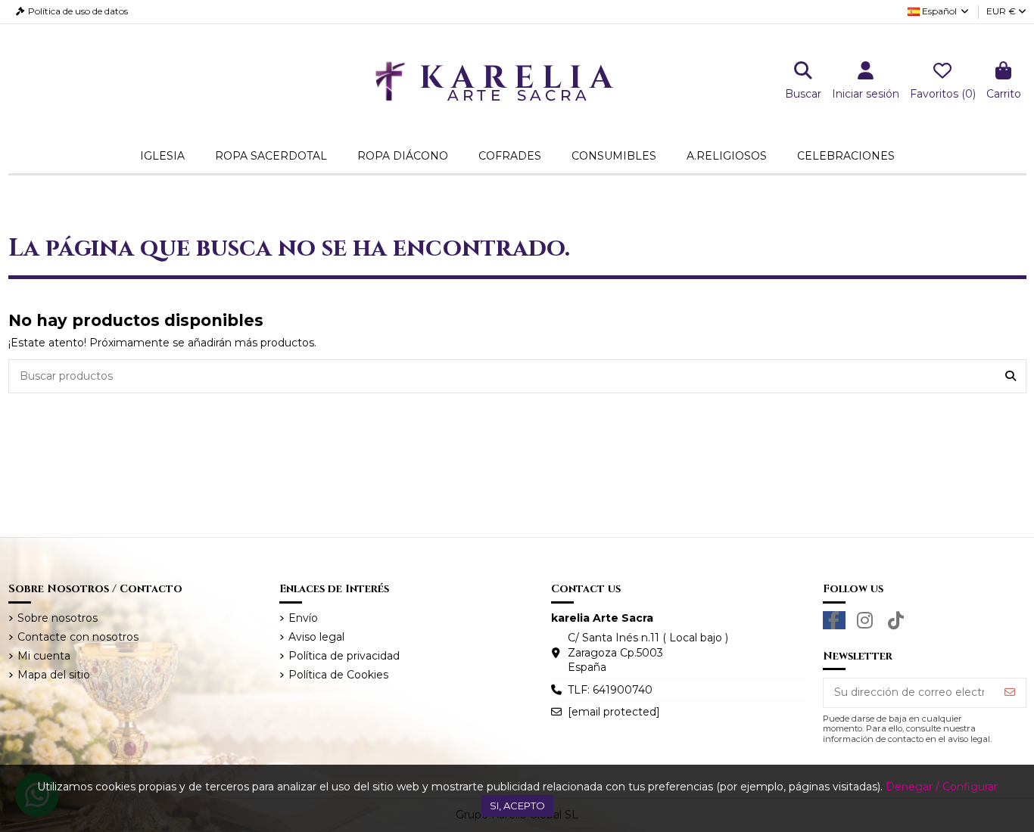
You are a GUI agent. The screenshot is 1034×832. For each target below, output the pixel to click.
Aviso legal (316, 637)
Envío (303, 618)
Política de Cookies (338, 674)
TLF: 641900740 (610, 690)
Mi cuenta (43, 656)
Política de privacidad (344, 656)
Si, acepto (517, 805)
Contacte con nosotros (78, 637)
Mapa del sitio (53, 674)
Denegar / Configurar (942, 786)
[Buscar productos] (1010, 376)
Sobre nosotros (57, 618)
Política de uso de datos (78, 11)
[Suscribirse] (1010, 692)
